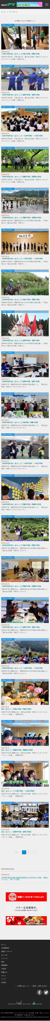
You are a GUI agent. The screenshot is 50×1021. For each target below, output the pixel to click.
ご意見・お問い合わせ (39, 986)
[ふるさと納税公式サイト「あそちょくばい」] (26, 925)
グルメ (3, 976)
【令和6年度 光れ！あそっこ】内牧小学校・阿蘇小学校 (20, 299)
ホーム (3, 12)
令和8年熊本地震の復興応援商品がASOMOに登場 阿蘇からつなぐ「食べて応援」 (24, 878)
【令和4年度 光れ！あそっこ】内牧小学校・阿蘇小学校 (20, 545)
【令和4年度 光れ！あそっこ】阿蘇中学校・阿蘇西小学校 (21, 586)
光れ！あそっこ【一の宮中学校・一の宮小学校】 (18, 791)
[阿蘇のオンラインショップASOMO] (29, 6)
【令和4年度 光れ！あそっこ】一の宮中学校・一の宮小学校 (22, 668)
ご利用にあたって (23, 986)
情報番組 (4, 965)
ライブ (3, 979)
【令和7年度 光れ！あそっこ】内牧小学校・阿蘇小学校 (20, 54)
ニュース (4, 958)
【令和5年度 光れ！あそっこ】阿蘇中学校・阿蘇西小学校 (21, 504)
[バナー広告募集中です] (26, 913)
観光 (2, 962)
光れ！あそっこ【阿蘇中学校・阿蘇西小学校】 (17, 750)
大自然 (3, 969)
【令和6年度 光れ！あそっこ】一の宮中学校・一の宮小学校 (22, 258)
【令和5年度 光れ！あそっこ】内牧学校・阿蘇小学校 (19, 422)
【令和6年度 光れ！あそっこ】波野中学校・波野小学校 (20, 340)
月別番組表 (5, 948)
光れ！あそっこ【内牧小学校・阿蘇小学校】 (16, 709)
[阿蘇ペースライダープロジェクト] (26, 901)
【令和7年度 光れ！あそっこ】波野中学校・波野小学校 (20, 95)
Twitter (46, 992)
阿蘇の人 (4, 972)
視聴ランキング (6, 951)
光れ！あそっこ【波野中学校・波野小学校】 (16, 832)
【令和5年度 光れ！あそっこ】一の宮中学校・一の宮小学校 (22, 463)
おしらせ (4, 955)
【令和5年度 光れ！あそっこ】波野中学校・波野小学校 (20, 381)
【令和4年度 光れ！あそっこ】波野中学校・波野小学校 (20, 627)
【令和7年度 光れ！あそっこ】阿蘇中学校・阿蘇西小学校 (21, 177)
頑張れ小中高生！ (7, 25)
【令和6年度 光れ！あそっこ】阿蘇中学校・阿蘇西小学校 (21, 218)
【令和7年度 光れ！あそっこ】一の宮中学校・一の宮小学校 (22, 136)
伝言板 (3, 982)
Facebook (39, 992)
